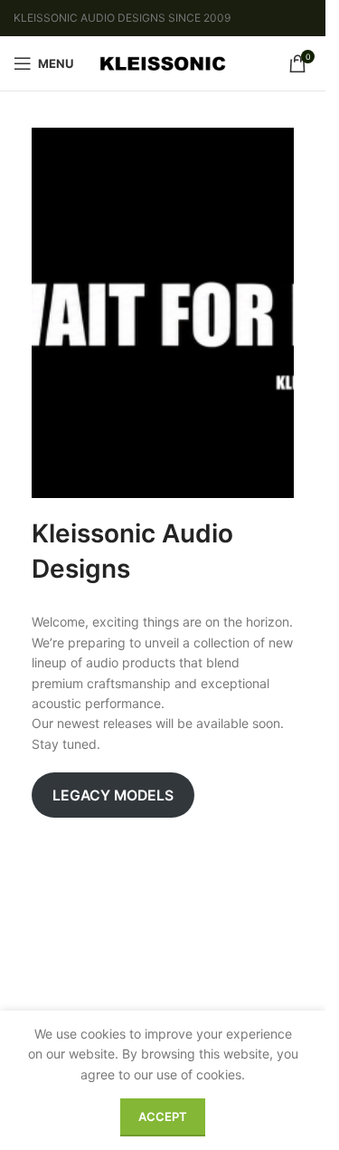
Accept (162, 1116)
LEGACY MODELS (113, 795)
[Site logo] (162, 62)
